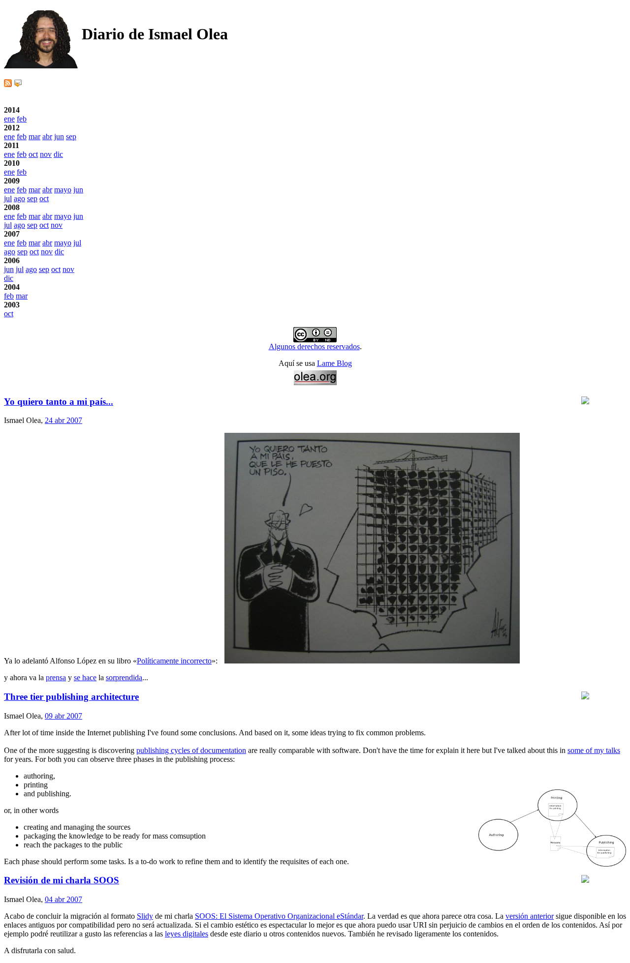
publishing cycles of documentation (191, 750)
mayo (62, 189)
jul (8, 198)
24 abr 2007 (63, 420)
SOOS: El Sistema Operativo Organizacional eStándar (279, 916)
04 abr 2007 (63, 899)
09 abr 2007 (63, 716)
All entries (20, 322)
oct (33, 154)
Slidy (145, 916)
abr (47, 136)
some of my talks (593, 750)
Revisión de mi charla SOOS (61, 880)
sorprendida (124, 677)
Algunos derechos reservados (314, 346)
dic (58, 154)
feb (22, 119)
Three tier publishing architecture (71, 697)
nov (46, 154)
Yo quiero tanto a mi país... (58, 401)
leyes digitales (186, 934)
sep (71, 136)
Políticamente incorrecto (174, 661)
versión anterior (529, 916)
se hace (85, 677)
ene (9, 119)
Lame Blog (334, 363)
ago (19, 198)
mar (34, 136)
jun (59, 136)
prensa (56, 677)
